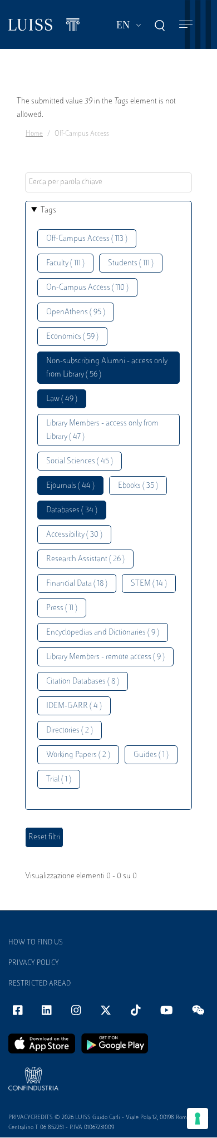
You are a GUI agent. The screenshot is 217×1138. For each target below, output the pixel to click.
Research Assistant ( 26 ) (85, 559)
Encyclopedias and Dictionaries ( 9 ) (102, 633)
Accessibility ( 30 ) (74, 535)
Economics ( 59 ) (72, 337)
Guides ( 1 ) (151, 755)
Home (34, 134)
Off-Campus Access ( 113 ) (86, 239)
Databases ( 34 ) (71, 510)
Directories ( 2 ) (69, 730)
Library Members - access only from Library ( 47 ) (102, 430)
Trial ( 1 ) (58, 779)
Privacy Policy (33, 963)
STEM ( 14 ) (149, 584)
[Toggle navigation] (186, 25)
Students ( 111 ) (131, 263)
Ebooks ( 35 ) (138, 486)
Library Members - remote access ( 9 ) (105, 657)
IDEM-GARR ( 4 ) (74, 706)
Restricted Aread (39, 984)
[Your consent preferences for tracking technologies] (197, 1118)
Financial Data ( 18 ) (76, 584)
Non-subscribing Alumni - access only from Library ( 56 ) (106, 368)
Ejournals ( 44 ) (70, 486)
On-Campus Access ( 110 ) (87, 288)
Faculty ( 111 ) (65, 263)
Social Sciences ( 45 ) (79, 461)
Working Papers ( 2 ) (78, 755)
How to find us (35, 942)
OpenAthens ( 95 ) (75, 312)
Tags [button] (48, 210)
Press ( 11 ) (61, 608)
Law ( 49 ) (61, 399)
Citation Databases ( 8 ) (82, 681)
